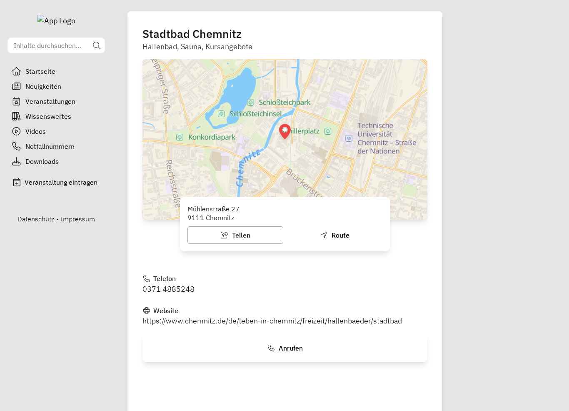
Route (339, 235)
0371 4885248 (168, 289)
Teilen (240, 235)
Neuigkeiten (43, 86)
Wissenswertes (48, 116)
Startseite (40, 71)
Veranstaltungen (50, 101)
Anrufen (290, 348)
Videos (35, 131)
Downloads (42, 161)
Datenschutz (35, 219)
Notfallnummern (50, 146)
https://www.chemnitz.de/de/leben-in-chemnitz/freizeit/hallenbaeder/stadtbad (272, 321)
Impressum (77, 219)
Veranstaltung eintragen (61, 182)
